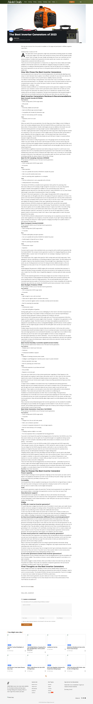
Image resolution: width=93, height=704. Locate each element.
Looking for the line (52, 647)
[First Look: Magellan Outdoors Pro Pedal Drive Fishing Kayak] (56, 660)
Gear (11, 31)
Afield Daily (16, 38)
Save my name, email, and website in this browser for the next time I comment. (39, 621)
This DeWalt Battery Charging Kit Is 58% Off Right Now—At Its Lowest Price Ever (36, 649)
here (32, 586)
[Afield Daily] (14, 2)
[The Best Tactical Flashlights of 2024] (16, 639)
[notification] (76, 1)
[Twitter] (83, 698)
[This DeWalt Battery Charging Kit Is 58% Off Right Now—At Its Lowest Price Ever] (36, 639)
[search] (78, 2)
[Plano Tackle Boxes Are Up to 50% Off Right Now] (36, 660)
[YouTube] (85, 698)
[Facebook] (81, 698)
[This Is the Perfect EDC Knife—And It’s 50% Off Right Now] (76, 660)
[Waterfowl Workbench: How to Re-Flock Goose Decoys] (76, 639)
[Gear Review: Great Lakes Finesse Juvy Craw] (16, 660)
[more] (57, 2)
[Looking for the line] (56, 639)
